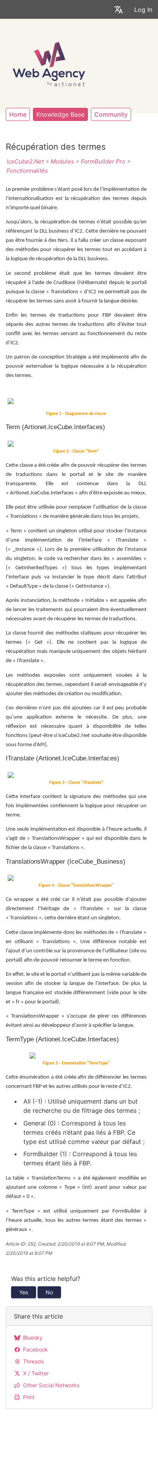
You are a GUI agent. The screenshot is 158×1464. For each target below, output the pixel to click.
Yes (23, 1292)
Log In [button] (143, 9)
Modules (62, 161)
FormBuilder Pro (103, 161)
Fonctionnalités (27, 170)
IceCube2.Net (25, 161)
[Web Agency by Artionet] (49, 63)
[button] (118, 9)
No (49, 1292)
